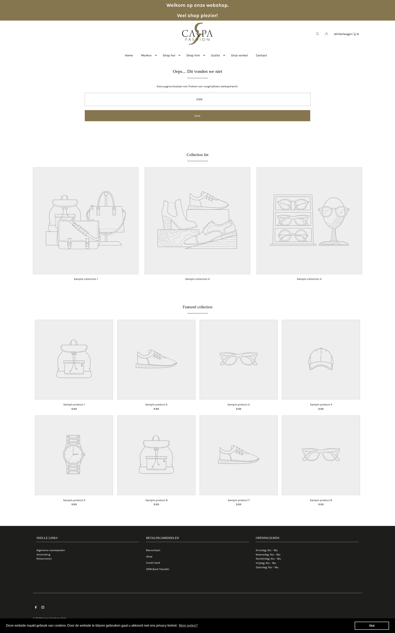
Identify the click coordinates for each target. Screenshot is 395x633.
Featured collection (198, 307)
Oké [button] (372, 625)
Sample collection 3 (309, 278)
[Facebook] (36, 608)
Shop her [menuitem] (169, 55)
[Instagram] (42, 608)
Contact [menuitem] (261, 55)
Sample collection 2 (197, 278)
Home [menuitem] (129, 55)
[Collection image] (86, 271)
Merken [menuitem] (146, 55)
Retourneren (44, 558)
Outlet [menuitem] (215, 55)
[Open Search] (317, 33)
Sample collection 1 (86, 278)
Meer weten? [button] (188, 625)
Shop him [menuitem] (193, 55)
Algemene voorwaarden (50, 550)
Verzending (43, 554)
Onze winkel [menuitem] (239, 55)
